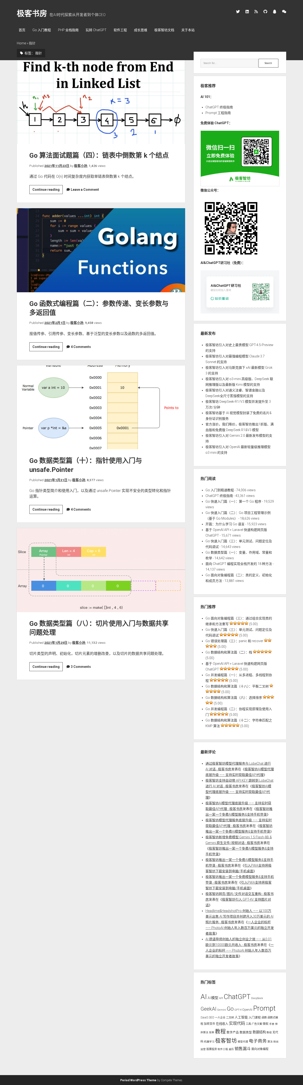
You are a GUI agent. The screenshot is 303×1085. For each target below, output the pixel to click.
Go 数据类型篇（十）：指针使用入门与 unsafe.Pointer (101, 407)
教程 (220, 1031)
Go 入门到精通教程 (219, 490)
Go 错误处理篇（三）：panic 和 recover (234, 641)
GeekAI (208, 1009)
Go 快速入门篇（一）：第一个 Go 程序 (233, 501)
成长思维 (140, 30)
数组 (269, 1032)
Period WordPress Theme (138, 1080)
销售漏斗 (243, 1048)
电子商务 (258, 1041)
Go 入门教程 (41, 30)
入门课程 (255, 1017)
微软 (265, 1024)
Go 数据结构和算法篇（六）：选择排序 (233, 697)
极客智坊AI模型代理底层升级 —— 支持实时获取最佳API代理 (238, 791)
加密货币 (209, 1024)
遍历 (231, 1049)
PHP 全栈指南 (68, 30)
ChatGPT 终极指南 (219, 107)
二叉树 (230, 1017)
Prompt (264, 1008)
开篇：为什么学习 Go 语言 (225, 524)
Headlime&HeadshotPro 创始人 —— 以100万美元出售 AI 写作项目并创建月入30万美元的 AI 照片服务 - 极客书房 (239, 916)
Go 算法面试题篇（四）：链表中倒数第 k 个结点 (101, 102)
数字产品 (233, 1032)
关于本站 (188, 30)
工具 (248, 1024)
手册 (271, 1024)
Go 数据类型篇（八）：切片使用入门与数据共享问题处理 (101, 570)
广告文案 (257, 1024)
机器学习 (209, 1041)
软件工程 (120, 30)
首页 (22, 30)
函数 (264, 1017)
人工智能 (241, 1017)
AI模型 (213, 998)
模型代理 (243, 1041)
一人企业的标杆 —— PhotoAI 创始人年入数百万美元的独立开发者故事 (239, 927)
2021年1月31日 (55, 480)
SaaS (204, 1017)
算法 (270, 1041)
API (221, 998)
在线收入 (222, 1024)
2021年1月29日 (55, 642)
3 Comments (81, 667)
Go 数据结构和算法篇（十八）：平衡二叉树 (237, 686)
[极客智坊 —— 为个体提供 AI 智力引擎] (240, 185)
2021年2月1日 (55, 323)
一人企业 (220, 1017)
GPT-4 (237, 1009)
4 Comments (81, 347)
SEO (211, 1017)
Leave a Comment (85, 189)
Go (230, 1008)
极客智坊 (226, 1041)
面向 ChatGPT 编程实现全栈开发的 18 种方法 (238, 564)
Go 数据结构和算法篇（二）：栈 (228, 652)
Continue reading (47, 190)
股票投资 (211, 1049)
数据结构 (259, 1032)
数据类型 (246, 1032)
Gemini (221, 1009)
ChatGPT (237, 997)
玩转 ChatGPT (96, 30)
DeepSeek (257, 998)
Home (21, 43)
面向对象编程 (259, 1049)
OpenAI (247, 1009)
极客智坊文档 (164, 30)
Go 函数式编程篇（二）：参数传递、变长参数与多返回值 (101, 250)
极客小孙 (80, 166)
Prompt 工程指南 (218, 113)
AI (204, 997)
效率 (211, 1032)
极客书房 (32, 13)
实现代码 (237, 1023)
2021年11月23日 (56, 166)
